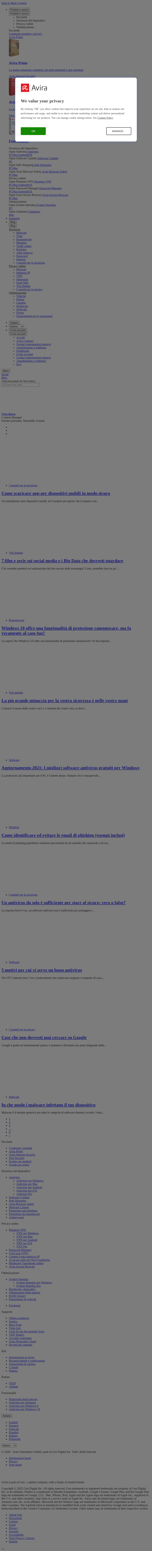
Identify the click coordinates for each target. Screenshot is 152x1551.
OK (33, 131)
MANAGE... (118, 131)
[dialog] (76, 110)
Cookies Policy (105, 118)
